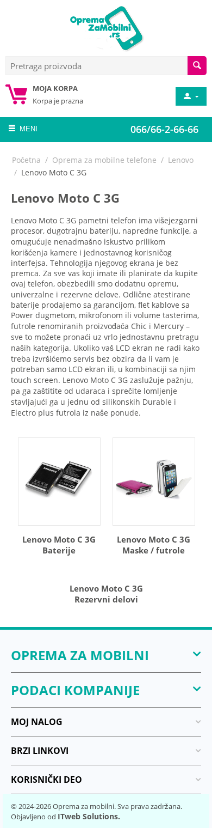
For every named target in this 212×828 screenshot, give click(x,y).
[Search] (197, 65)
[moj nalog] (190, 96)
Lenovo (181, 160)
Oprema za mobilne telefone (104, 160)
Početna (26, 160)
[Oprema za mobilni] (106, 27)
